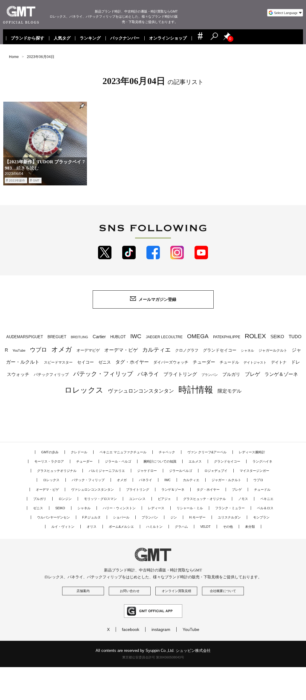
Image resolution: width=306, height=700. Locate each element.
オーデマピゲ (88, 350)
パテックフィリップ (51, 374)
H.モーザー (197, 517)
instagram (161, 629)
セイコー (85, 362)
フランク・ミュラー (230, 508)
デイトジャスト (255, 362)
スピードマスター (58, 362)
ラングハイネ (262, 461)
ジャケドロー (147, 470)
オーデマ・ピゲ (121, 350)
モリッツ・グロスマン (100, 499)
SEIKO (277, 336)
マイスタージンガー (254, 470)
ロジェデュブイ (215, 470)
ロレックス (84, 390)
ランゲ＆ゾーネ (281, 374)
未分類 (250, 526)
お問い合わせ (130, 591)
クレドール (79, 452)
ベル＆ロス (265, 508)
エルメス (195, 461)
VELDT (205, 526)
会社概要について (223, 591)
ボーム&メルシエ (121, 526)
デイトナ (279, 362)
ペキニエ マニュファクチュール (123, 452)
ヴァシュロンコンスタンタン (141, 391)
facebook (130, 629)
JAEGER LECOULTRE (164, 337)
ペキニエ (266, 499)
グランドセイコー (219, 350)
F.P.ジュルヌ (91, 517)
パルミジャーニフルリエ (107, 470)
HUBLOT (118, 337)
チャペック (167, 452)
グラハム (181, 526)
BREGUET (57, 337)
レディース (156, 508)
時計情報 (195, 389)
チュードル (229, 362)
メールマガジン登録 (157, 299)
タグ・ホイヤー (132, 362)
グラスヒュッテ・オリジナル (204, 499)
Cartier (99, 336)
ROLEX (255, 336)
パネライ (148, 374)
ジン (173, 517)
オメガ (61, 349)
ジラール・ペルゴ (118, 461)
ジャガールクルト (272, 350)
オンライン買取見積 (176, 591)
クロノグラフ (186, 350)
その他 (228, 526)
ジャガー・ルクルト (226, 480)
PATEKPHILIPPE (226, 337)
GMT (36, 180)
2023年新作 (17, 180)
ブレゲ (252, 374)
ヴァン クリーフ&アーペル (207, 452)
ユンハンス (137, 499)
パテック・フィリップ (103, 373)
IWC (135, 336)
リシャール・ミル (190, 508)
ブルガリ (231, 374)
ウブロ (38, 350)
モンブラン (261, 517)
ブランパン (209, 374)
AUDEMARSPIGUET (24, 337)
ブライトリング (180, 374)
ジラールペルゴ (180, 470)
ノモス (243, 499)
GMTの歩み (50, 452)
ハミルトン (154, 526)
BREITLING (79, 337)
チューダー (204, 362)
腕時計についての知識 (159, 461)
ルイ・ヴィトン (62, 526)
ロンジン (65, 499)
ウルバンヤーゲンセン (53, 517)
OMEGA (198, 336)
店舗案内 (83, 591)
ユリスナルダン (229, 517)
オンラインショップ (168, 38)
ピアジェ (164, 499)
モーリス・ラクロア (49, 461)
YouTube (19, 350)
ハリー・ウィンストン (119, 508)
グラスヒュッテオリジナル (56, 470)
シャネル (247, 350)
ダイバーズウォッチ (170, 362)
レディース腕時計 (252, 452)
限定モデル (229, 391)
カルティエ (156, 349)
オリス (92, 526)
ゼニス (104, 362)
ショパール (121, 517)
